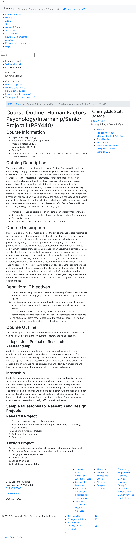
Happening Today (105, 132)
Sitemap (72, 529)
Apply (8, 20)
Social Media (103, 139)
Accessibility (74, 516)
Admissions (11, 33)
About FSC (102, 129)
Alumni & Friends (46, 9)
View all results (14, 64)
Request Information (15, 43)
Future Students (19, 9)
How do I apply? (13, 84)
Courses (19, 104)
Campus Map (103, 152)
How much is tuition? (15, 90)
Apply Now (77, 9)
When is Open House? (16, 87)
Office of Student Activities (110, 136)
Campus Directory (106, 148)
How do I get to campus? (18, 94)
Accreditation (103, 472)
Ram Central (103, 142)
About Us (10, 30)
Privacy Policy (75, 525)
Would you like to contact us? (20, 97)
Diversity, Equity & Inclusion (122, 485)
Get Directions (13, 493)
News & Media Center (16, 36)
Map (7, 46)
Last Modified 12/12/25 (11, 537)
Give (59, 9)
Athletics (9, 40)
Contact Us (123, 498)
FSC (10, 104)
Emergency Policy (77, 519)
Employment (74, 522)
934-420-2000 (98, 121)
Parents (32, 9)
